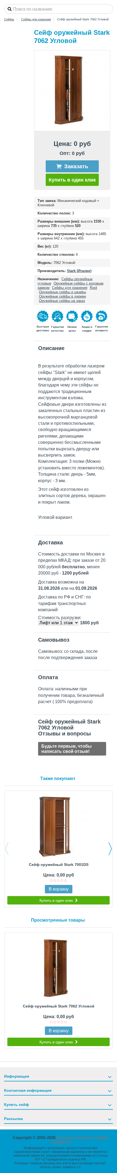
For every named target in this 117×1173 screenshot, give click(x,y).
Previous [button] (7, 848)
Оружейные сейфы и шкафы (62, 292)
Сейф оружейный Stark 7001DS (58, 864)
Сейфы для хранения (69, 288)
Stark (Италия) (79, 271)
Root (93, 288)
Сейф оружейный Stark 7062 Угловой (58, 1006)
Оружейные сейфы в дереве (62, 296)
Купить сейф (16, 1104)
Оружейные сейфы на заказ (62, 301)
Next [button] (110, 848)
